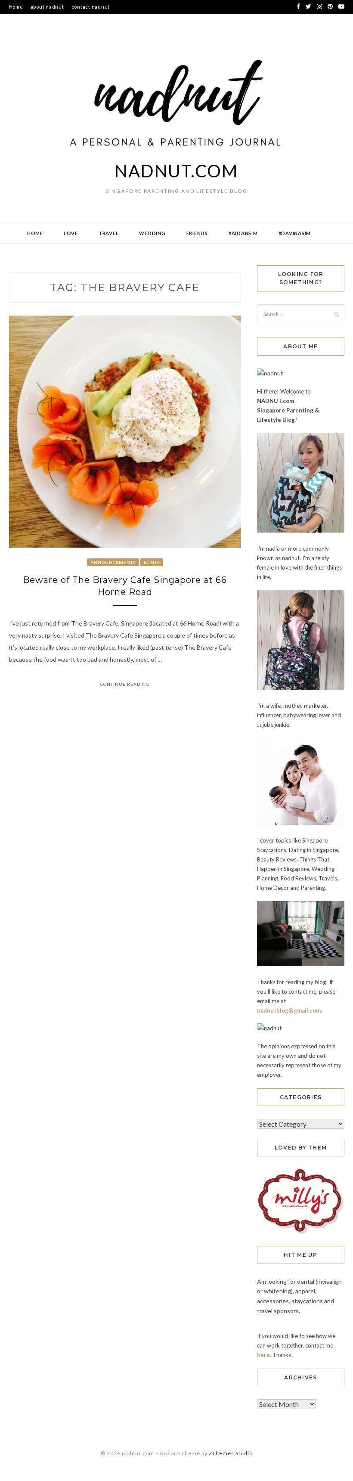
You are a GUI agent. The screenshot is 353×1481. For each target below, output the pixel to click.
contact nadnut (90, 6)
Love (71, 233)
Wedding (152, 233)
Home (16, 6)
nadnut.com (176, 171)
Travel (109, 233)
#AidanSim (243, 233)
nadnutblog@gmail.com (289, 1010)
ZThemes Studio (231, 1453)
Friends (197, 233)
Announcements (113, 562)
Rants (152, 562)
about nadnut (47, 6)
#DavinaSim (295, 233)
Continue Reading (124, 684)
